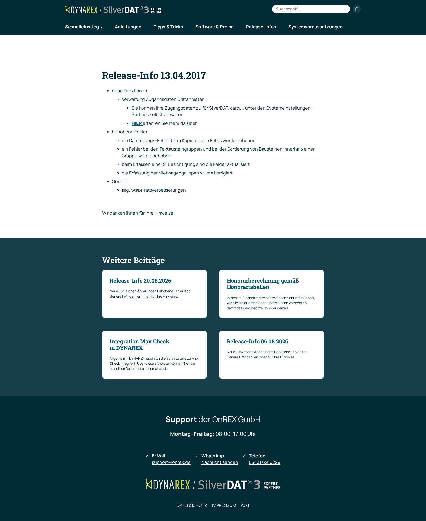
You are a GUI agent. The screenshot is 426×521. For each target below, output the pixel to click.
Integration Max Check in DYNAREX (139, 344)
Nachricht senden (219, 462)
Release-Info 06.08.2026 (257, 341)
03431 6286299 (264, 462)
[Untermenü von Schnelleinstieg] (101, 26)
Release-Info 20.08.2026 (140, 280)
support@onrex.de (171, 462)
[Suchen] (357, 9)
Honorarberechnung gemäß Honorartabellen (263, 283)
